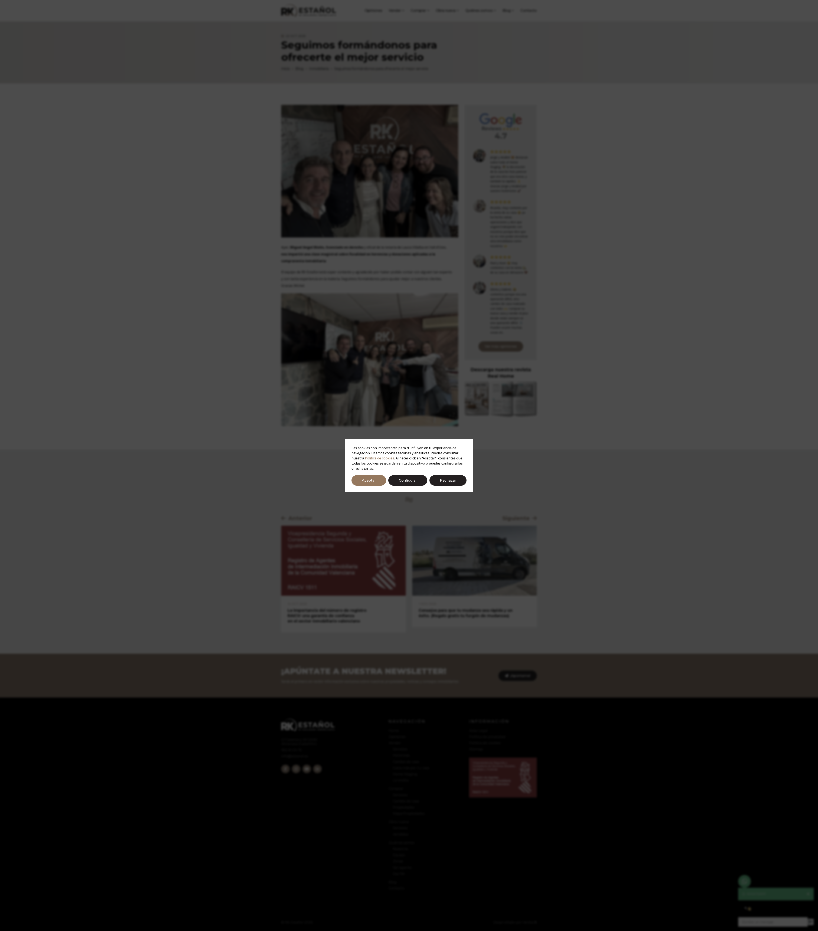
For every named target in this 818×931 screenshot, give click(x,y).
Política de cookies (379, 458)
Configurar (408, 480)
